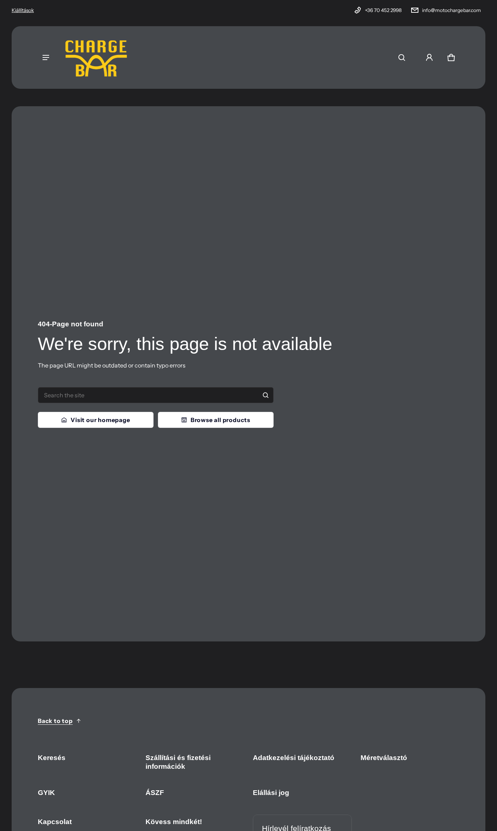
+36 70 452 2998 (383, 10)
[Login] (429, 57)
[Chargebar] (96, 57)
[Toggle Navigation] (46, 57)
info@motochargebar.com (451, 10)
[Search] (266, 395)
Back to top (55, 720)
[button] (402, 57)
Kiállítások (23, 10)
